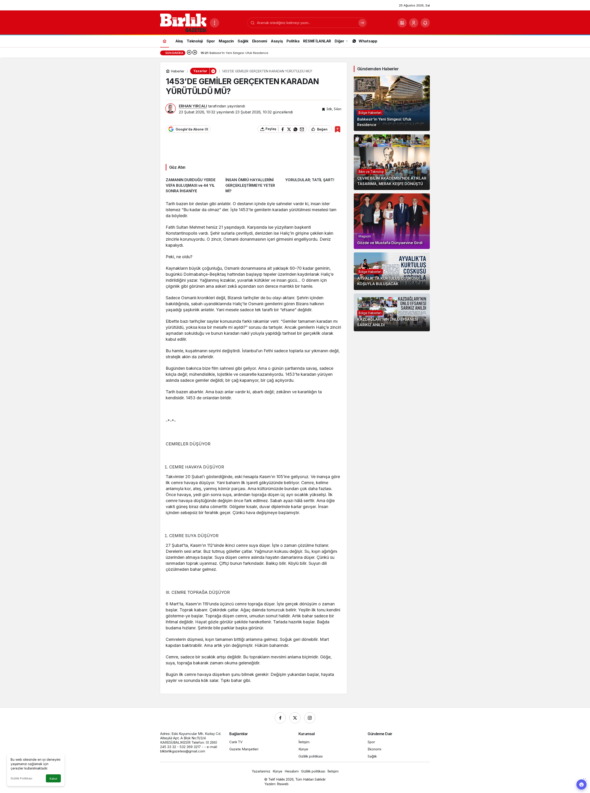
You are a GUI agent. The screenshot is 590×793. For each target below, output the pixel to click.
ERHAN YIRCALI (193, 106)
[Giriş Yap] (413, 22)
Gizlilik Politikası (21, 778)
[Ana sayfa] (164, 41)
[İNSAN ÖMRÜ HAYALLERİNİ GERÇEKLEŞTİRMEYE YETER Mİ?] (253, 184)
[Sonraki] (195, 52)
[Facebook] (280, 717)
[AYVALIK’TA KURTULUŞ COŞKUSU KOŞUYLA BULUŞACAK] (392, 271)
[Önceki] (189, 52)
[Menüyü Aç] (214, 22)
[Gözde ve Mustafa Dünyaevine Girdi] (392, 221)
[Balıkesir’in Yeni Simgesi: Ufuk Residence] (392, 103)
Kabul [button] (53, 778)
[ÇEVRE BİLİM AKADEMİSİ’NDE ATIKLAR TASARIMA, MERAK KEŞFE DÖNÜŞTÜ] (392, 162)
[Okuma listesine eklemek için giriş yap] (337, 129)
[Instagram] (309, 717)
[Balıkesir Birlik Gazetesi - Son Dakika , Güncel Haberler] (183, 22)
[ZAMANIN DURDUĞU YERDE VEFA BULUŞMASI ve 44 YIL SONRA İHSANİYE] (194, 184)
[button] (402, 22)
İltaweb (283, 784)
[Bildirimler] (425, 22)
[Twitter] (295, 717)
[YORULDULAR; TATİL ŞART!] (313, 184)
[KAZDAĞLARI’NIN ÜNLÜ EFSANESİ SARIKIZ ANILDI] (392, 312)
